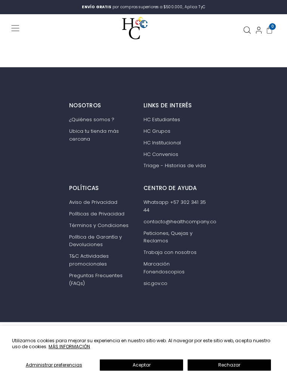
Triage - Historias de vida (175, 165)
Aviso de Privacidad (93, 202)
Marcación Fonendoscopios (164, 267)
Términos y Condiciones (99, 225)
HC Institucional (162, 142)
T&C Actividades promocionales (89, 259)
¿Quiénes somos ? (91, 119)
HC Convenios (161, 154)
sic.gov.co (155, 283)
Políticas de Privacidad (96, 213)
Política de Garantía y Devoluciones (95, 240)
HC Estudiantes (162, 119)
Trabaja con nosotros (170, 252)
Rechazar (229, 365)
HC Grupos (157, 131)
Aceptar (142, 365)
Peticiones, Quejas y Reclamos (168, 237)
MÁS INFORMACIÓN (69, 346)
